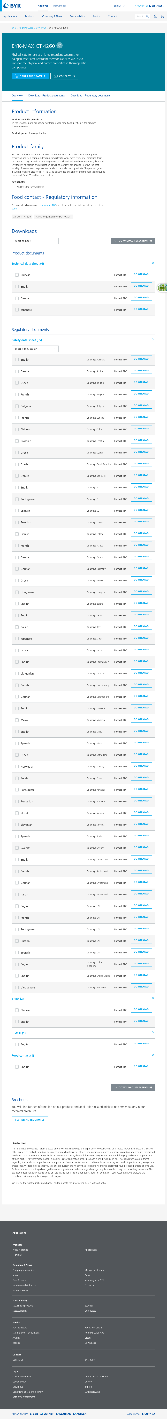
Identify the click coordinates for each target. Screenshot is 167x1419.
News (15, 1275)
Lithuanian (27, 673)
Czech (24, 464)
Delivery (88, 1381)
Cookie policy (19, 1381)
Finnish (25, 534)
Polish (24, 778)
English (117, 5)
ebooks (16, 1342)
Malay (24, 720)
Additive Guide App (94, 1332)
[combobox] (59, 45)
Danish (25, 476)
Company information (23, 1270)
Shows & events (20, 1290)
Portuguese (28, 499)
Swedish (25, 848)
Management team (94, 1270)
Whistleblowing (92, 1391)
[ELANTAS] (63, 1414)
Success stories (20, 1310)
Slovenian (26, 824)
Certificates (90, 1310)
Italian (24, 627)
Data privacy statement (24, 1396)
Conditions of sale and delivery (28, 1391)
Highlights (17, 1254)
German (25, 298)
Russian (25, 941)
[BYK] (34, 1414)
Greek (24, 452)
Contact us (67, 76)
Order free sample (33, 76)
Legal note (18, 1386)
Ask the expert (20, 1327)
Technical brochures (30, 1119)
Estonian (26, 522)
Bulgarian (26, 406)
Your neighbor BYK (94, 1280)
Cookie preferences (22, 1376)
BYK (14, 27)
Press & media (19, 1280)
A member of (141, 5)
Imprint (88, 1386)
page (14, 208)
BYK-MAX (41, 27)
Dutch (24, 383)
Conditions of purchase (96, 1376)
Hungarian (27, 592)
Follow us (89, 1285)
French (25, 394)
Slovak (25, 813)
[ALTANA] (148, 1414)
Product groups (20, 1249)
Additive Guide (26, 27)
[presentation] (10, 96)
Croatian (26, 441)
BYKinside (90, 1359)
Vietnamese (28, 987)
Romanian (27, 801)
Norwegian (27, 766)
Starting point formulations (26, 1332)
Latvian (25, 650)
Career (88, 1275)
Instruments (59, 5)
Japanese (26, 309)
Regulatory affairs (93, 1327)
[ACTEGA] (79, 1414)
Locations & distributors (24, 1285)
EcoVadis (89, 1305)
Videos (88, 1337)
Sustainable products (23, 1305)
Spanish (25, 510)
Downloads (90, 1342)
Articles (16, 1337)
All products (91, 1249)
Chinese (25, 275)
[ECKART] (47, 1414)
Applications (19, 1232)
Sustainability (20, 1300)
